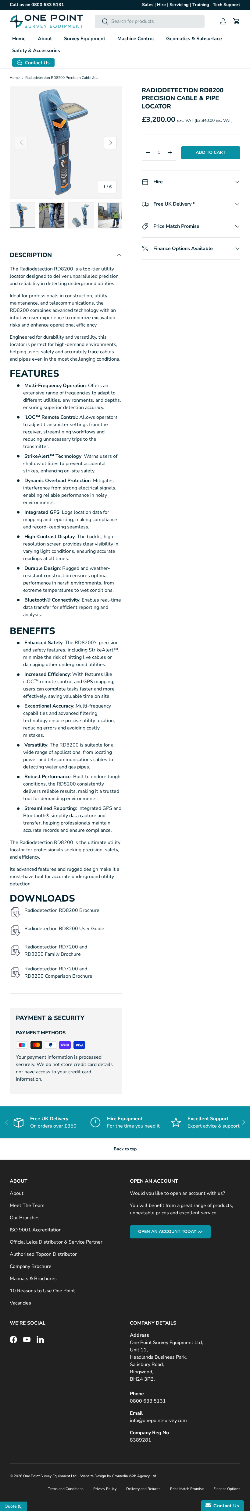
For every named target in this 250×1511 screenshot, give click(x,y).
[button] (236, 21)
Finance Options (226, 1488)
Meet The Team (27, 1205)
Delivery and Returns (143, 1488)
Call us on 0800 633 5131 (37, 5)
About (16, 1193)
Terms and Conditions (66, 1488)
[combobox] (150, 21)
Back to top (125, 1149)
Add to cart (211, 152)
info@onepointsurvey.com (158, 1420)
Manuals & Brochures (33, 1278)
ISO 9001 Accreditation (36, 1230)
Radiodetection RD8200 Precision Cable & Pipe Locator (61, 77)
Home (19, 38)
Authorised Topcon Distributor (43, 1254)
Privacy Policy (104, 1488)
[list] (66, 142)
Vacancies (20, 1303)
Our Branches (25, 1217)
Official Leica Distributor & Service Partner (56, 1242)
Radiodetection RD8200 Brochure (61, 910)
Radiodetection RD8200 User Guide (64, 928)
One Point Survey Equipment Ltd (50, 1476)
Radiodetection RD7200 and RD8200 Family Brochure (55, 951)
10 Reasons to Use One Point (42, 1290)
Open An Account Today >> (170, 1231)
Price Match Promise (187, 1488)
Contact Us (225, 1505)
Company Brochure (31, 1266)
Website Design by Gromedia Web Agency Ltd (118, 1476)
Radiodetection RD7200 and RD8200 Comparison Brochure (58, 973)
